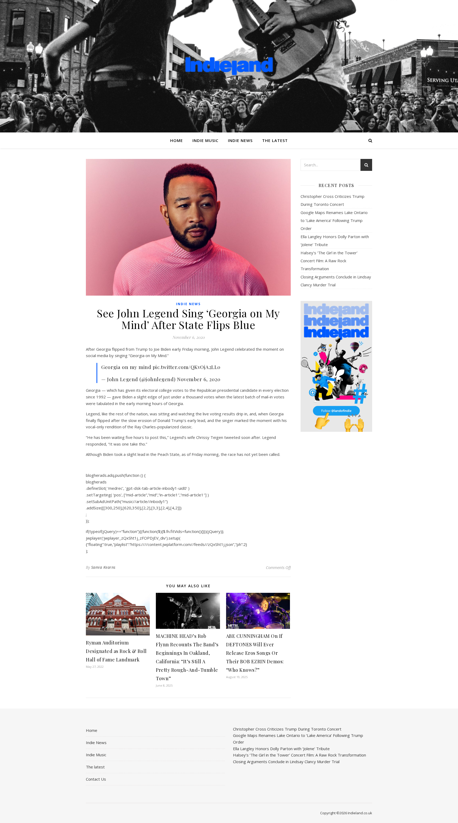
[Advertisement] (336, 519)
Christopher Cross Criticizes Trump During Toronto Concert (287, 729)
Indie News (240, 140)
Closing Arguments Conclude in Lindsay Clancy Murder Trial (286, 761)
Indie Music (205, 140)
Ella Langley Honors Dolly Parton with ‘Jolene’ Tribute (281, 748)
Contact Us (96, 779)
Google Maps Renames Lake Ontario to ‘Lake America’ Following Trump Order (334, 220)
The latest (275, 140)
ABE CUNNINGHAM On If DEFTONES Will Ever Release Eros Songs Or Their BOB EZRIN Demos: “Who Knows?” (255, 653)
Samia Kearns (103, 567)
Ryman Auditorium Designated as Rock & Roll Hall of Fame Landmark (116, 651)
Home (176, 140)
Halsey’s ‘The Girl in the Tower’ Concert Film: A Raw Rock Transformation (329, 260)
